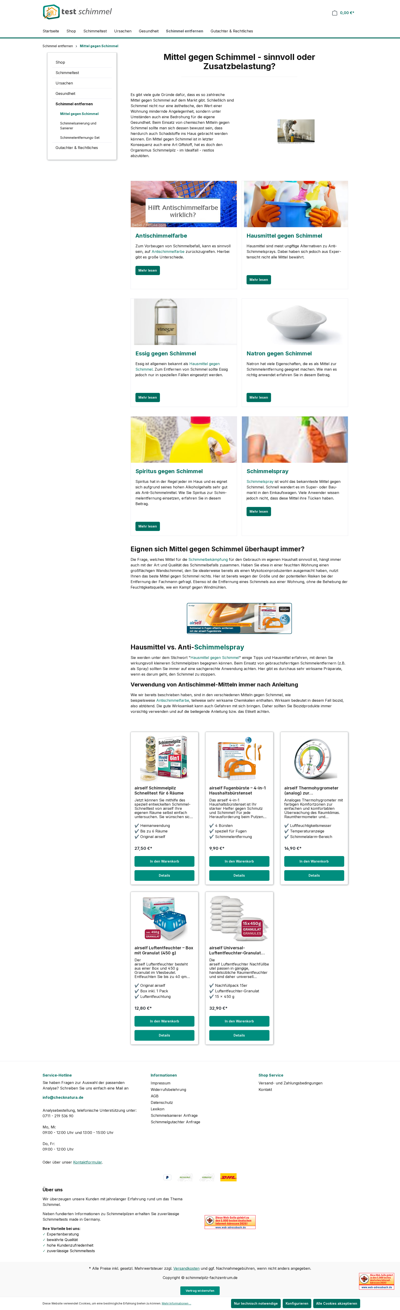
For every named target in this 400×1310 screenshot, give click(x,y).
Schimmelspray (267, 471)
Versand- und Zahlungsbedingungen (290, 1083)
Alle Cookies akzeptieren (336, 1303)
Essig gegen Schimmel (165, 353)
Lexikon (157, 1109)
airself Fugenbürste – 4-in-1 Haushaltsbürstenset (237, 790)
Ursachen (64, 83)
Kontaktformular (87, 1162)
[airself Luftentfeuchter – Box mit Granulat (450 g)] (164, 919)
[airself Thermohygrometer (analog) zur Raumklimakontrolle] (314, 759)
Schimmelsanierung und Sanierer (78, 125)
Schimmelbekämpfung (208, 559)
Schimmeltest (67, 72)
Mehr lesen (147, 270)
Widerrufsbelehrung (168, 1089)
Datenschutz (162, 1102)
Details (164, 875)
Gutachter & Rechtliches (77, 147)
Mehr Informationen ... (176, 1303)
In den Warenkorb (164, 861)
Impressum (160, 1083)
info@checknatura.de (63, 1097)
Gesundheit (65, 93)
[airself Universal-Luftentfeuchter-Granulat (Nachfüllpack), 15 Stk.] (239, 919)
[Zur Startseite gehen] (77, 12)
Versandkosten (186, 1268)
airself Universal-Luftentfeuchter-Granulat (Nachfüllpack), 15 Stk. (235, 950)
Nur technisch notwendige (256, 1303)
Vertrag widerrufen (200, 1290)
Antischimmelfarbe (161, 235)
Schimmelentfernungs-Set (80, 138)
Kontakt (265, 1089)
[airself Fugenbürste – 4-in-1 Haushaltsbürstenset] (239, 759)
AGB (155, 1096)
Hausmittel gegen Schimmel (284, 235)
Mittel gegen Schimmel (79, 114)
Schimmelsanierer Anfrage (174, 1115)
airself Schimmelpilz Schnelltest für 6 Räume (159, 790)
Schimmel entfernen (74, 104)
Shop (60, 62)
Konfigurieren (297, 1303)
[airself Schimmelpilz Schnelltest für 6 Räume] (164, 759)
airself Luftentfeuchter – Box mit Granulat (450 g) (163, 950)
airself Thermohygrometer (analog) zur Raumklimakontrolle (311, 790)
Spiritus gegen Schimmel (169, 471)
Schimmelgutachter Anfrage (175, 1122)
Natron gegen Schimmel (279, 353)
